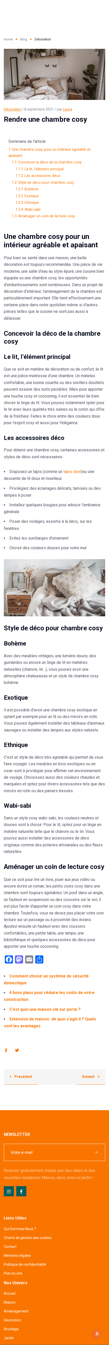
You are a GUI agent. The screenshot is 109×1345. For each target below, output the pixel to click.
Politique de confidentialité (25, 1264)
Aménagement (16, 1311)
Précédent (23, 1077)
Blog (23, 39)
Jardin (9, 1338)
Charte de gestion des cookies (28, 1238)
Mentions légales (17, 1256)
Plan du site (13, 1273)
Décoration (12, 109)
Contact (10, 1247)
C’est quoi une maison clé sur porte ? (45, 1009)
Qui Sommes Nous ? (20, 1229)
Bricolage (11, 1329)
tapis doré (72, 471)
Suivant (88, 1077)
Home (8, 39)
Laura (67, 109)
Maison (9, 1302)
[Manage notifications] (97, 1334)
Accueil (9, 1293)
